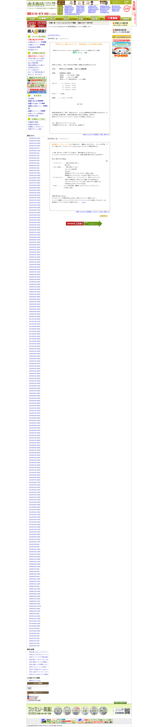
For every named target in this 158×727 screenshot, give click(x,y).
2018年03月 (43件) (34, 311)
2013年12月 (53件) (34, 438)
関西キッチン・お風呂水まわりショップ (37, 90)
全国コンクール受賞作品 (36, 113)
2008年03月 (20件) (34, 608)
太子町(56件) (103, 11)
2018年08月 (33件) (34, 299)
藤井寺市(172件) (105, 9)
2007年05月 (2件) (34, 633)
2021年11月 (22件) (34, 202)
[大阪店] (58, 710)
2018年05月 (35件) (34, 306)
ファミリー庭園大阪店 (40, 711)
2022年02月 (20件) (34, 195)
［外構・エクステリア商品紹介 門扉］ (93, 134)
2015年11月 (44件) (34, 381)
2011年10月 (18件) (34, 502)
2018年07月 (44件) (34, 301)
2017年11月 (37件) (34, 321)
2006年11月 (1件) (34, 643)
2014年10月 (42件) (34, 413)
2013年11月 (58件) (34, 440)
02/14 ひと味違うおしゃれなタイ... (39, 669)
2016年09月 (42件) (34, 356)
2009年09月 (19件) (34, 564)
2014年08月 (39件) (34, 418)
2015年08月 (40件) (34, 388)
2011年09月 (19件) (34, 504)
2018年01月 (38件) (34, 316)
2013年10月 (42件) (34, 443)
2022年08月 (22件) (34, 180)
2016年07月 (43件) (34, 361)
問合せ (125, 3)
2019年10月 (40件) (34, 264)
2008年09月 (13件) (34, 594)
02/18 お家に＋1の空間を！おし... (39, 664)
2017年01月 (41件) (34, 346)
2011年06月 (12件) (34, 512)
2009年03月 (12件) (34, 579)
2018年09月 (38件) (34, 297)
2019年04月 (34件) (34, 279)
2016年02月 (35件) (34, 373)
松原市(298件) (80, 7)
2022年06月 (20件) (34, 185)
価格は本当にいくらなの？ (36, 56)
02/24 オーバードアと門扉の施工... (39, 657)
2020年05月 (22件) (34, 247)
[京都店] (85, 710)
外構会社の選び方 (33, 124)
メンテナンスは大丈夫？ (36, 60)
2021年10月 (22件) (34, 205)
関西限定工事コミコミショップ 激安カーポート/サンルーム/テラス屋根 (37, 85)
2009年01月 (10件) (34, 584)
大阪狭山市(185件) (93, 9)
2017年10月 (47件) (34, 324)
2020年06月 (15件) (34, 245)
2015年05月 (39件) (34, 396)
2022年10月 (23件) (34, 175)
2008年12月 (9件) (34, 586)
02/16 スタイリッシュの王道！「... (39, 667)
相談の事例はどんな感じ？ (36, 65)
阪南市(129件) (92, 11)
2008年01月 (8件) (34, 613)
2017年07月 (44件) (34, 331)
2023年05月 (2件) (34, 160)
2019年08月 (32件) (34, 269)
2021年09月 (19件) (34, 207)
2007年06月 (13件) (34, 631)
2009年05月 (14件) (34, 574)
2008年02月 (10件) (34, 611)
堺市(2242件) (68, 6)
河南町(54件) (115, 11)
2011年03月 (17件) (34, 519)
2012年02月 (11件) (34, 492)
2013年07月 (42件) (34, 450)
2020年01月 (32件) (34, 257)
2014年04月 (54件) (34, 428)
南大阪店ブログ (104, 3)
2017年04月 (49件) (34, 339)
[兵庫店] (76, 710)
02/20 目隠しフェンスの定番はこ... (39, 662)
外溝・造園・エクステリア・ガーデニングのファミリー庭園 (42, 6)
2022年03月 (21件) (34, 193)
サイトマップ (116, 3)
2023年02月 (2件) (34, 168)
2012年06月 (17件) (34, 482)
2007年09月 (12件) (34, 623)
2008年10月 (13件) (34, 591)
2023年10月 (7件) (34, 148)
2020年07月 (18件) (34, 242)
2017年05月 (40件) (34, 336)
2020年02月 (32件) (34, 254)
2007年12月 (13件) (34, 616)
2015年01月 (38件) (34, 405)
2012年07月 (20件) (34, 480)
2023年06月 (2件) (34, 158)
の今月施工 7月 (36, 103)
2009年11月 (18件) (34, 559)
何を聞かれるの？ (33, 67)
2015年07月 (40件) (34, 391)
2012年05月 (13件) (34, 485)
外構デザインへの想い (35, 129)
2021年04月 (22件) (34, 220)
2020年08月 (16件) (34, 240)
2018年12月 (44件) (34, 289)
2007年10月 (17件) (34, 621)
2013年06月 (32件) (34, 452)
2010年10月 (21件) (34, 532)
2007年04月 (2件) (34, 636)
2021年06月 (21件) (34, 215)
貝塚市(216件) (80, 9)
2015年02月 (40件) (34, 403)
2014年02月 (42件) (34, 433)
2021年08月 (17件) (34, 210)
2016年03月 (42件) (34, 371)
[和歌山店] (103, 710)
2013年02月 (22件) (34, 462)
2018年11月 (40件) (34, 292)
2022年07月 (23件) (34, 183)
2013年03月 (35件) (34, 460)
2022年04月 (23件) (34, 190)
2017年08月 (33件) (34, 329)
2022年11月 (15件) (34, 173)
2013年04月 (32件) (34, 457)
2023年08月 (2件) (34, 153)
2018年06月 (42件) (34, 304)
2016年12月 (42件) (34, 349)
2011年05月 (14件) (34, 514)
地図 (116, 1)
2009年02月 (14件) (34, 581)
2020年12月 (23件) (34, 230)
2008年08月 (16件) (34, 596)
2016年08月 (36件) (34, 358)
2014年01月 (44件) (34, 435)
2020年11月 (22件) (34, 232)
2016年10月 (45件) (34, 353)
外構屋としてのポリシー (36, 127)
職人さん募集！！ (37, 31)
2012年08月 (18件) (34, 477)
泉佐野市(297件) (93, 7)
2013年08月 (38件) (34, 448)
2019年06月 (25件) (34, 274)
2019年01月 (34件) (34, 287)
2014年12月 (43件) (34, 408)
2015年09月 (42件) (34, 386)
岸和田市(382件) (105, 6)
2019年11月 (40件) (34, 262)
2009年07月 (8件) (34, 569)
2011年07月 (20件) (34, 509)
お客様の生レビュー (37, 42)
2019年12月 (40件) (34, 259)
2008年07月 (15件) (34, 599)
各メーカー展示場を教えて (36, 72)
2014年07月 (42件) (34, 420)
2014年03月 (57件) (34, 430)
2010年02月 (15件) (34, 552)
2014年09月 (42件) (34, 415)
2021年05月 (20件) (34, 217)
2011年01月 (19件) (34, 524)
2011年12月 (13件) (34, 497)
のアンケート (36, 111)
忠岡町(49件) (68, 12)
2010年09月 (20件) (34, 534)
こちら (84, 202)
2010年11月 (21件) (34, 529)
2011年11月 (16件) (34, 500)
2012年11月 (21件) (34, 470)
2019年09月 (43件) (34, 267)
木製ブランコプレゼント (121, 46)
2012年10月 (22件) (34, 472)
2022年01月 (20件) (34, 197)
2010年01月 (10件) (34, 554)
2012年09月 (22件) (34, 475)
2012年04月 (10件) (34, 487)
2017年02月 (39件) (34, 344)
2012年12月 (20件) (34, 467)
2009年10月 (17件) (34, 561)
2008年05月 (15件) (34, 604)
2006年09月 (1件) (34, 646)
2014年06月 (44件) (34, 423)
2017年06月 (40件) (34, 334)
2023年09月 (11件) (34, 150)
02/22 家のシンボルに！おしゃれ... (39, 659)
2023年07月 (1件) (34, 155)
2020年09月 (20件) (34, 237)
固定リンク (107, 134)
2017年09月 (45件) (34, 326)
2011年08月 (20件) (34, 507)
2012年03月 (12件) (34, 490)
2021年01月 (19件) (34, 227)
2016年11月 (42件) (34, 351)
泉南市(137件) (68, 11)
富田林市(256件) (69, 9)
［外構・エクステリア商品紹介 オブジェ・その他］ (89, 211)
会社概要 (125, 1)
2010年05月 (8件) (34, 544)
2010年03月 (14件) (34, 549)
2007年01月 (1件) (34, 638)
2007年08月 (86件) (34, 626)
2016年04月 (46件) (34, 368)
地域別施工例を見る (93, 224)
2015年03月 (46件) (34, 400)
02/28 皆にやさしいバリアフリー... (39, 652)
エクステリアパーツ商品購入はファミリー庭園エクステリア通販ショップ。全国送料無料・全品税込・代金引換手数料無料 (59, 721)
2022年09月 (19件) (34, 178)
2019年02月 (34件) (34, 284)
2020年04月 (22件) (34, 249)
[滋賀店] (94, 710)
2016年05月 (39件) (34, 366)
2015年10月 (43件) (34, 383)
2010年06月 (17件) (34, 542)
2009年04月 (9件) (34, 576)
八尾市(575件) (92, 6)
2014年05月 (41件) (34, 425)
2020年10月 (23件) (34, 235)
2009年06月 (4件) (34, 571)
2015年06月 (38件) (34, 393)
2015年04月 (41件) (34, 398)
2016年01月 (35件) (34, 376)
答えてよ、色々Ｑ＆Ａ (35, 74)
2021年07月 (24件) (34, 212)
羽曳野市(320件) (69, 7)
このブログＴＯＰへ (54, 35)
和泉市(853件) (80, 6)
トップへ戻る (120, 703)
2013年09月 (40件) (34, 445)
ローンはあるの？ (33, 70)
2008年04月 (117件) (35, 606)
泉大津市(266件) (116, 7)
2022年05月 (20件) (34, 188)
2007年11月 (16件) (34, 618)
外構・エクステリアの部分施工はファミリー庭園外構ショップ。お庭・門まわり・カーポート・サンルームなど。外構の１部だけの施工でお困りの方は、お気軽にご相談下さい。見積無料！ (95, 721)
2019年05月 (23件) (34, 277)
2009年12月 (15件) (34, 556)
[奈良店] (67, 710)
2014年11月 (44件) (34, 410)
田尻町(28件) (92, 12)
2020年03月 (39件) (34, 252)
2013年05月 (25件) (34, 455)
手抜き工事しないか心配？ (36, 58)
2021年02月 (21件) (34, 225)
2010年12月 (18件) (34, 527)
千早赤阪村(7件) (104, 12)
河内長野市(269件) (105, 7)
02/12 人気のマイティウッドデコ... (39, 672)
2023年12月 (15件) (34, 143)
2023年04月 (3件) (34, 163)
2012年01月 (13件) (34, 495)
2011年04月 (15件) (34, 517)
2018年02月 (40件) (34, 314)
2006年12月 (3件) (34, 641)
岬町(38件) (79, 12)
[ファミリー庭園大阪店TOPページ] (127, 8)
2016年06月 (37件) (34, 363)
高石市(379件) (116, 6)
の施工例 (35, 39)
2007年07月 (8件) (34, 628)
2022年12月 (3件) (34, 170)
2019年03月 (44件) (34, 282)
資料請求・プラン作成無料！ (37, 24)
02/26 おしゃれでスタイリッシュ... (39, 654)
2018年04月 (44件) (34, 309)
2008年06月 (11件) (34, 601)
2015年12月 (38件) (34, 378)
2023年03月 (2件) (34, 165)
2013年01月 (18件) (34, 465)
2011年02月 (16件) (34, 522)
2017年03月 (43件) (34, 341)
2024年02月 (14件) (34, 138)
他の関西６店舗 (33, 116)
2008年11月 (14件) (34, 589)
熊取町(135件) (80, 11)
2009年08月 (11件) (34, 566)
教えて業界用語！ (33, 63)
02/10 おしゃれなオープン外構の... (39, 674)
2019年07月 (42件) (34, 272)
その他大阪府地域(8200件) (72, 14)
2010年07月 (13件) (34, 539)
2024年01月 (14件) (34, 141)
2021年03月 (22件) (34, 222)
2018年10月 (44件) (34, 294)
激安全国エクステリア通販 (37, 79)
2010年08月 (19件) (34, 537)
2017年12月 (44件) (34, 319)
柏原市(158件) (116, 9)
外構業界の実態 (33, 122)
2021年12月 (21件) (34, 200)
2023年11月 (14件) (34, 145)
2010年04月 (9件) (34, 547)
